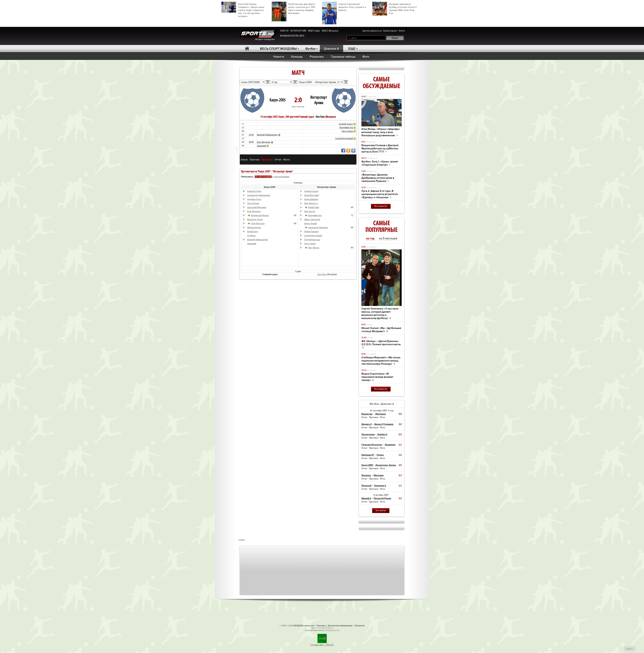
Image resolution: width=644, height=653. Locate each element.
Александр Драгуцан (318, 227)
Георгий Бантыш (312, 239)
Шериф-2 (366, 498)
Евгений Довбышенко (267, 135)
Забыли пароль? (390, 31)
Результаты (317, 56)
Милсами (379, 475)
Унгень (380, 455)
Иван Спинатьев (312, 219)
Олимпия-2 (380, 485)
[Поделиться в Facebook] (343, 151)
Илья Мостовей (311, 195)
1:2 (400, 454)
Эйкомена (380, 414)
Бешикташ (366, 414)
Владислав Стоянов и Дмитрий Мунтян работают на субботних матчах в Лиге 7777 (379, 148)
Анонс (244, 159)
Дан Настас (309, 211)
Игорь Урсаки (310, 223)
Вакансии (359, 625)
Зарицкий (261, 146)
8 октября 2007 (381, 495)
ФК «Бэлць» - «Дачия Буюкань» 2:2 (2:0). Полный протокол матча (381, 344)
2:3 (400, 475)
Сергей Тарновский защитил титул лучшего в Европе (352, 7)
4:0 (400, 498)
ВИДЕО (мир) (314, 31)
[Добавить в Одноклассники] (348, 151)
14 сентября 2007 (378, 410)
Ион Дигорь (313, 248)
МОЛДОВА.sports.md (303, 625)
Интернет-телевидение (266, 39)
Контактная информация (340, 625)
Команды (297, 56)
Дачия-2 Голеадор (383, 424)
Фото (365, 56)
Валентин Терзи (255, 219)
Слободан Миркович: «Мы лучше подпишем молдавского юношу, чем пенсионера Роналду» (380, 360)
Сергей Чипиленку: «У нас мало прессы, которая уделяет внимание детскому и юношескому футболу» (379, 313)
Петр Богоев (253, 203)
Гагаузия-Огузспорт (371, 444)
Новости (278, 56)
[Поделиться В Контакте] (353, 151)
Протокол (267, 159)
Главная (247, 48)
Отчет (278, 159)
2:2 (400, 424)
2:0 (400, 465)
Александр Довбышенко (258, 195)
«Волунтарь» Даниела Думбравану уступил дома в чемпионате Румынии (377, 177)
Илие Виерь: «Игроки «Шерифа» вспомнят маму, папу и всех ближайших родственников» (380, 132)
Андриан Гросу (254, 199)
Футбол (310, 48)
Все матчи (381, 510)
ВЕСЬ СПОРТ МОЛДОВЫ (278, 48)
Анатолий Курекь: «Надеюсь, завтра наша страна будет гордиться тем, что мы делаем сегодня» (251, 10)
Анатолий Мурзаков (256, 207)
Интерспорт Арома (385, 465)
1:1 (400, 444)
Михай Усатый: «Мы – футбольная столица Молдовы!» (381, 329)
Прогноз (254, 159)
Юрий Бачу (252, 231)
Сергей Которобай (344, 138)
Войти (402, 31)
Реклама (321, 625)
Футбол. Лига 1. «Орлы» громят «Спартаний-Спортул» (379, 163)
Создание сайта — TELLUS (322, 645)
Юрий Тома (313, 207)
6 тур (390, 410)
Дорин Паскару (311, 231)
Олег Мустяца (257, 223)
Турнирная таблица (343, 56)
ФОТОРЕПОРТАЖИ (298, 31)
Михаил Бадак (254, 227)
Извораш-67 (367, 455)
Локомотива (368, 434)
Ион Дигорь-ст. (311, 203)
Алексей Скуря (254, 191)
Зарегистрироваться (372, 31)
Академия (390, 444)
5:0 (400, 414)
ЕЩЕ (352, 48)
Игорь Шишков (311, 199)
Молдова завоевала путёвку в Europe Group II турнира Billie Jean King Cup (403, 8)
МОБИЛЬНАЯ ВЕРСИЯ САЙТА (292, 36)
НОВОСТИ (284, 31)
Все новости (380, 206)
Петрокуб (366, 485)
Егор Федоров (263, 142)
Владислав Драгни (260, 215)
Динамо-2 (366, 424)
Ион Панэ (320, 116)
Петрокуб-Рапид (382, 498)
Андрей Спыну (346, 124)
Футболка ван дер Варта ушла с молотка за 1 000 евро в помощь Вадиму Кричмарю (301, 8)
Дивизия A (331, 48)
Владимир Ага (346, 127)
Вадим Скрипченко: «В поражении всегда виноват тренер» (377, 376)
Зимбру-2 (382, 434)
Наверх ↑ (629, 649)
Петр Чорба (347, 131)
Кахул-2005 (278, 100)
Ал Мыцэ (251, 235)
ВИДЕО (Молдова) (330, 31)
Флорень (366, 475)
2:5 (400, 434)
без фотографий (263, 177)
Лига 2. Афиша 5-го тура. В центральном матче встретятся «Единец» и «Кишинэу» (379, 194)
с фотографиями (281, 177)
